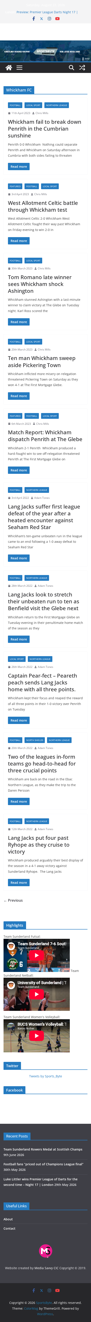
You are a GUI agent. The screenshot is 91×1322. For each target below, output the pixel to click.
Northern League (56, 105)
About (8, 1219)
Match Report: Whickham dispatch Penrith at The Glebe (45, 436)
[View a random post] (82, 67)
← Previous (13, 900)
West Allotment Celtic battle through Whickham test (43, 206)
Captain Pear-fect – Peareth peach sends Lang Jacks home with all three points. (42, 682)
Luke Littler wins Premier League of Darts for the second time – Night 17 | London (49, 12)
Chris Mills (42, 113)
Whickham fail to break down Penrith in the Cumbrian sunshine (44, 128)
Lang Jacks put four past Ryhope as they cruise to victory (39, 844)
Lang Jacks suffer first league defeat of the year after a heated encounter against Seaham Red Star (44, 517)
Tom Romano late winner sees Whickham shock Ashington (40, 283)
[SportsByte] (9, 67)
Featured (15, 186)
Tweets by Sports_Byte (45, 1076)
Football (15, 105)
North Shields (34, 740)
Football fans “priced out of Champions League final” (43, 1164)
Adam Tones (42, 498)
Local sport (33, 105)
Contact (9, 1228)
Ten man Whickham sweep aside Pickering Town (42, 361)
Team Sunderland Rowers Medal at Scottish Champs (43, 1149)
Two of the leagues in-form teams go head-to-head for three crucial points (42, 763)
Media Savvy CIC (46, 1268)
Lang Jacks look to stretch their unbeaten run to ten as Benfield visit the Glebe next (43, 601)
